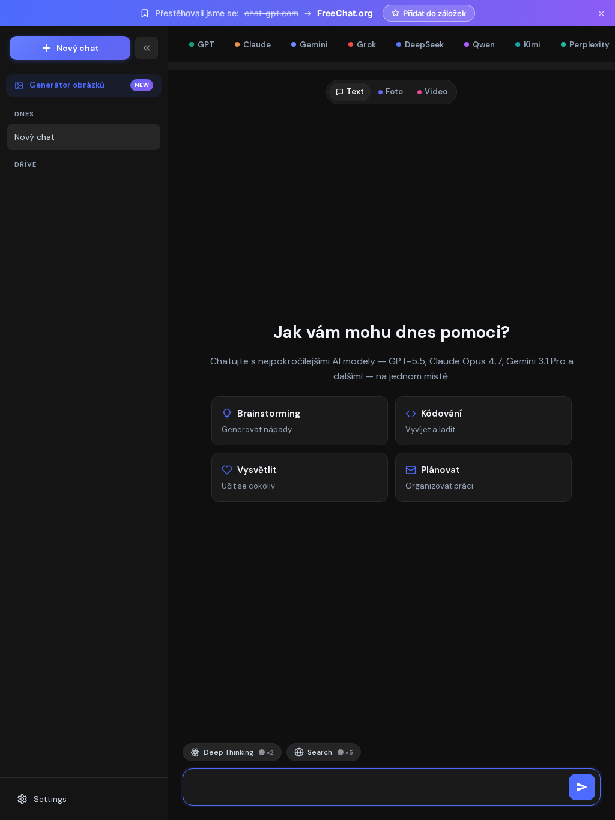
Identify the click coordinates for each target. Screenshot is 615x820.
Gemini (314, 45)
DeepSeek (424, 45)
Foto (394, 91)
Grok (366, 45)
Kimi (532, 45)
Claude (257, 45)
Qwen (484, 45)
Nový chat (77, 48)
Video (436, 91)
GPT (206, 45)
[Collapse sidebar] (146, 48)
